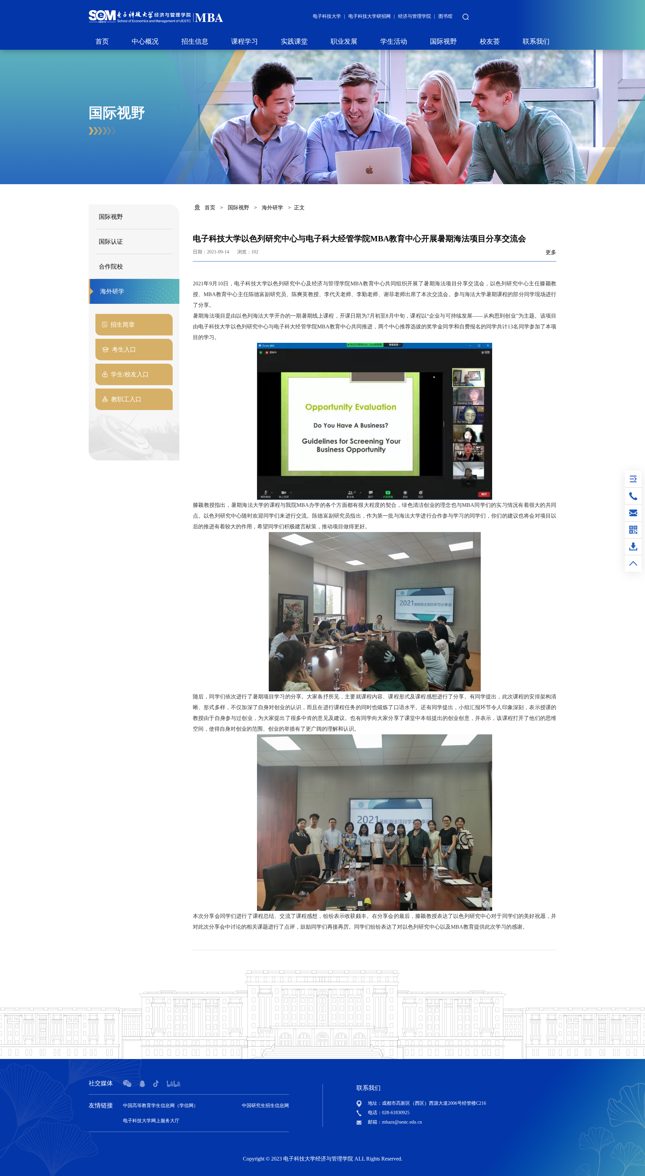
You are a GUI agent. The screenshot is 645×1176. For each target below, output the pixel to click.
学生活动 (393, 41)
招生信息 (194, 41)
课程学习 (244, 41)
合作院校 (111, 266)
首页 (102, 41)
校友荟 (490, 41)
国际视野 (443, 41)
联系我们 (536, 41)
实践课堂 (294, 41)
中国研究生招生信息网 (265, 1105)
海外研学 (112, 291)
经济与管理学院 (414, 16)
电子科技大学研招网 (369, 16)
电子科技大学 (327, 16)
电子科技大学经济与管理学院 (318, 1159)
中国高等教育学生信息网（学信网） (160, 1105)
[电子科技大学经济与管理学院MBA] (156, 16)
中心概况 (145, 41)
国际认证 (111, 241)
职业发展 (344, 41)
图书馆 (445, 16)
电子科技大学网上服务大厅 (151, 1120)
